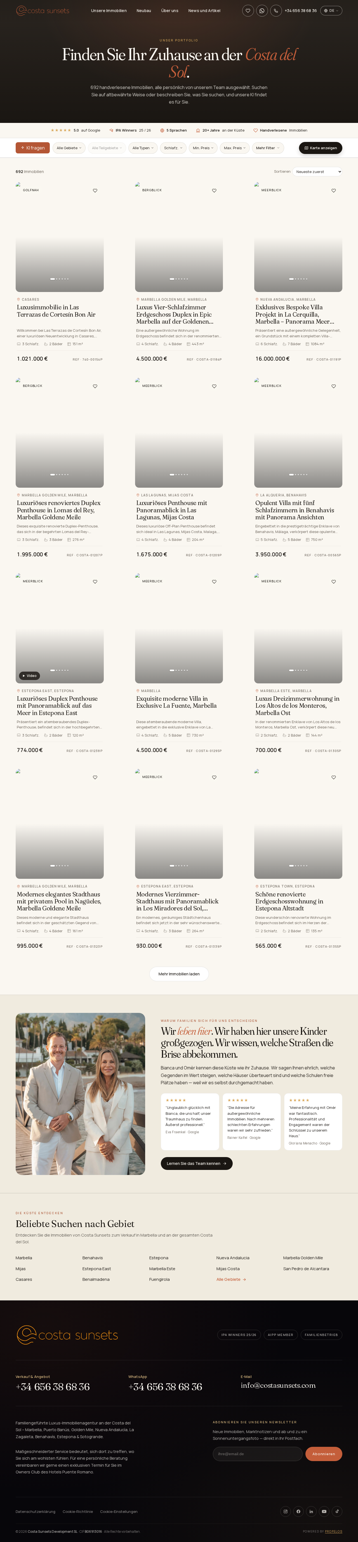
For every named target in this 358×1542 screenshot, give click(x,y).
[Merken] (95, 190)
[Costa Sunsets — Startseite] (43, 10)
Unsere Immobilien (109, 10)
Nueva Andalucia (232, 1258)
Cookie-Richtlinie (78, 1511)
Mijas (21, 1269)
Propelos (333, 1531)
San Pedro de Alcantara (306, 1269)
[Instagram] (285, 1511)
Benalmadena (96, 1279)
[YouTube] (324, 1511)
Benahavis (93, 1258)
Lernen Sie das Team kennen (193, 1163)
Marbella (24, 1258)
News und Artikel (204, 10)
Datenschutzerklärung (35, 1511)
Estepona (158, 1258)
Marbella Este (162, 1269)
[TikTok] (337, 1511)
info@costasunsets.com (278, 1385)
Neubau (144, 10)
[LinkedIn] (311, 1511)
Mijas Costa (228, 1269)
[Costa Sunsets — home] (67, 1335)
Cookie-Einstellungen (119, 1511)
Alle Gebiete (228, 1279)
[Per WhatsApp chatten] (262, 11)
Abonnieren (323, 1453)
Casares (24, 1279)
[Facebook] (298, 1511)
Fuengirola (159, 1279)
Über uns (169, 10)
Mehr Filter (265, 147)
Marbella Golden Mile (303, 1258)
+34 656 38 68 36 (53, 1387)
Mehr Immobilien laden (179, 973)
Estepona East (97, 1269)
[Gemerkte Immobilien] (248, 11)
